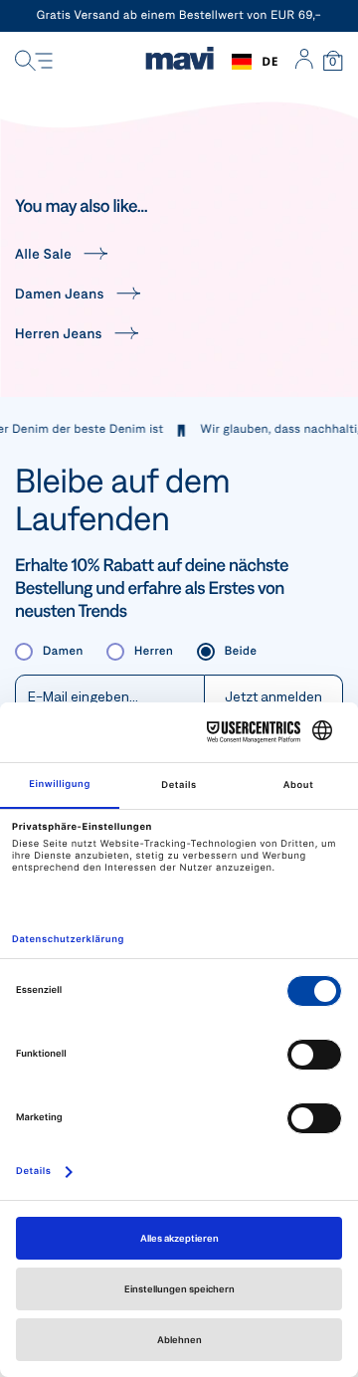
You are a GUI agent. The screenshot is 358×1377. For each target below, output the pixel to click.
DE (270, 61)
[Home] (179, 62)
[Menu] (34, 62)
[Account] (303, 62)
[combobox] (255, 62)
